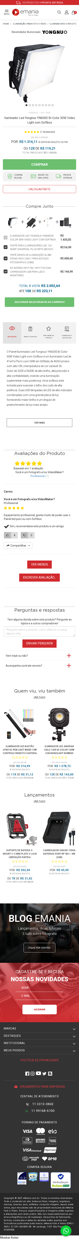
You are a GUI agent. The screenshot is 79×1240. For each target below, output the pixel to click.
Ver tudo (39, 697)
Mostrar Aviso (9, 1237)
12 (32, 148)
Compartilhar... (19, 545)
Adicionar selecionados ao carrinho (40, 302)
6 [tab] (43, 105)
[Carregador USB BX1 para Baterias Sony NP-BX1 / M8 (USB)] (59, 829)
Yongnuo (33, 113)
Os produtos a (42, 2)
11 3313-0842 (42, 1104)
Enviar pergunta (39, 643)
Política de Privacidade (40, 1060)
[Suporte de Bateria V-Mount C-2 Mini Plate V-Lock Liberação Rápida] (19, 829)
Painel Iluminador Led (22, 351)
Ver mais (39, 422)
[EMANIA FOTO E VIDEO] (6, 24)
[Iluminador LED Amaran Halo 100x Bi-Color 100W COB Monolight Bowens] (59, 725)
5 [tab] (39, 105)
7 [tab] (46, 105)
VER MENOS (39, 564)
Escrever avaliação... (39, 577)
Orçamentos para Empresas (42, 1086)
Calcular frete (39, 189)
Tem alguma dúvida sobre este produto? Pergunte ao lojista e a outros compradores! (39, 621)
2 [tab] (30, 105)
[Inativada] (21, 1178)
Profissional (37, 476)
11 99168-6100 (42, 1111)
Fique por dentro (39, 947)
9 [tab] (52, 105)
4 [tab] (36, 105)
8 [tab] (49, 105)
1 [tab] (26, 105)
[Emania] (25, 12)
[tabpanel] (39, 75)
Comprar (39, 164)
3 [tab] (33, 105)
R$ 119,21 (48, 148)
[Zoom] (39, 74)
